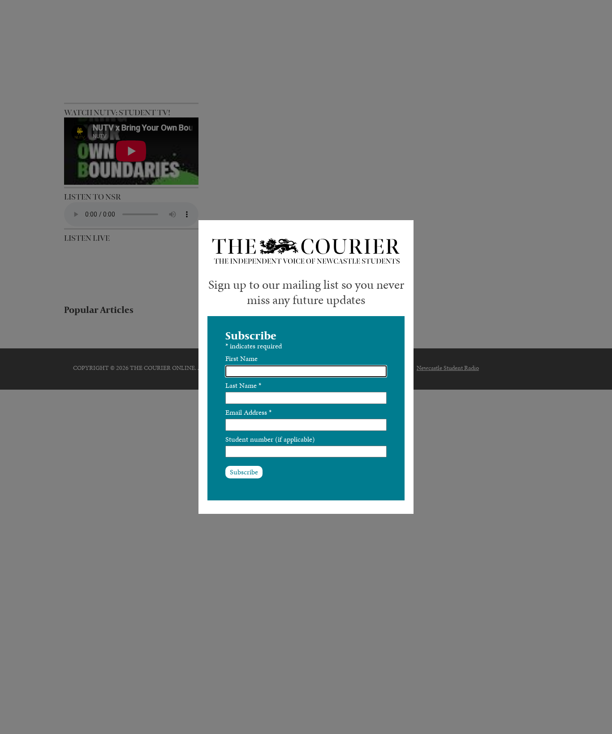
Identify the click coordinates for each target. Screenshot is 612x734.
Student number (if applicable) (270, 439)
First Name (241, 358)
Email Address (248, 412)
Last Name (243, 385)
